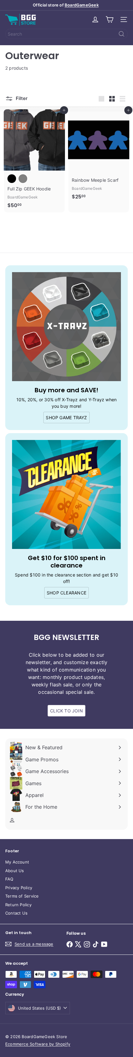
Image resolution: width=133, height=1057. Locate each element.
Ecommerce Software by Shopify (37, 1044)
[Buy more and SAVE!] (66, 326)
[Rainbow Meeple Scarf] (98, 156)
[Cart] (109, 19)
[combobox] (66, 34)
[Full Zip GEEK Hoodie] (34, 160)
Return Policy (18, 904)
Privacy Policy (18, 887)
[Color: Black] (11, 178)
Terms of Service (22, 896)
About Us (14, 870)
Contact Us (16, 913)
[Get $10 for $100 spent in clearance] (66, 494)
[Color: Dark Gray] (23, 178)
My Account (17, 861)
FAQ (9, 878)
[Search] (121, 34)
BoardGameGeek (82, 4)
